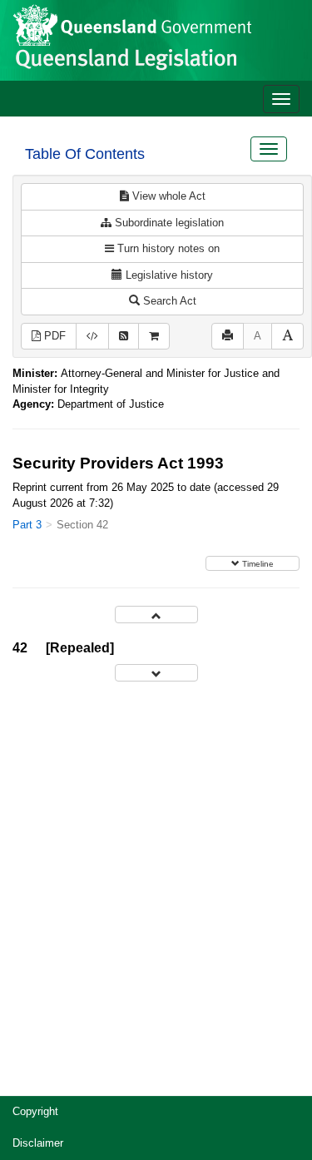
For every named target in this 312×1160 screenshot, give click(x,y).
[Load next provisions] (156, 673)
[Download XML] (92, 336)
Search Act (168, 301)
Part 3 (27, 524)
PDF (53, 336)
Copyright (35, 1111)
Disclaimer (37, 1143)
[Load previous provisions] (156, 614)
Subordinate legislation (167, 222)
